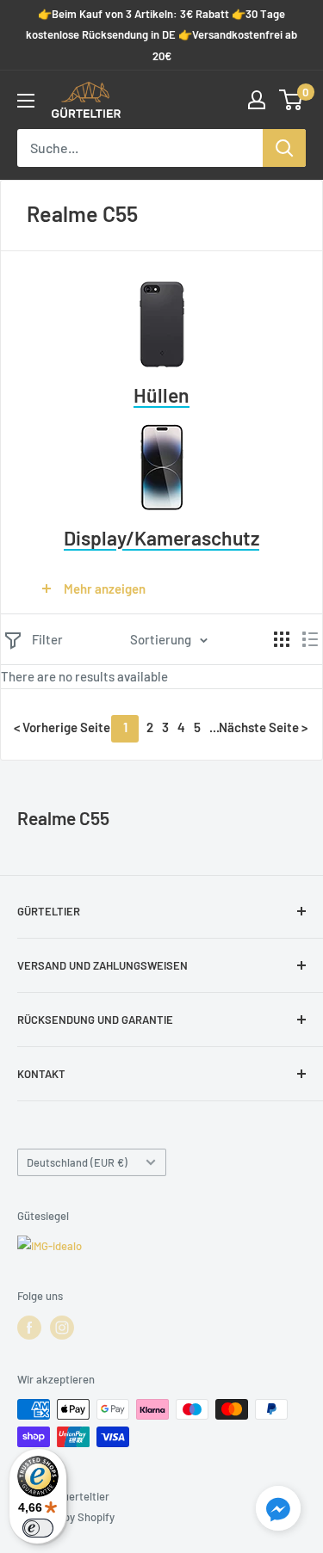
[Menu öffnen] (25, 101)
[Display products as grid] (281, 639)
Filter (47, 639)
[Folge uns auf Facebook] (29, 1328)
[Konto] (256, 99)
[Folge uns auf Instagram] (62, 1328)
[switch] (37, 1528)
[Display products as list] (310, 639)
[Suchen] (284, 148)
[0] (291, 99)
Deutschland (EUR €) (77, 1162)
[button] (278, 1512)
